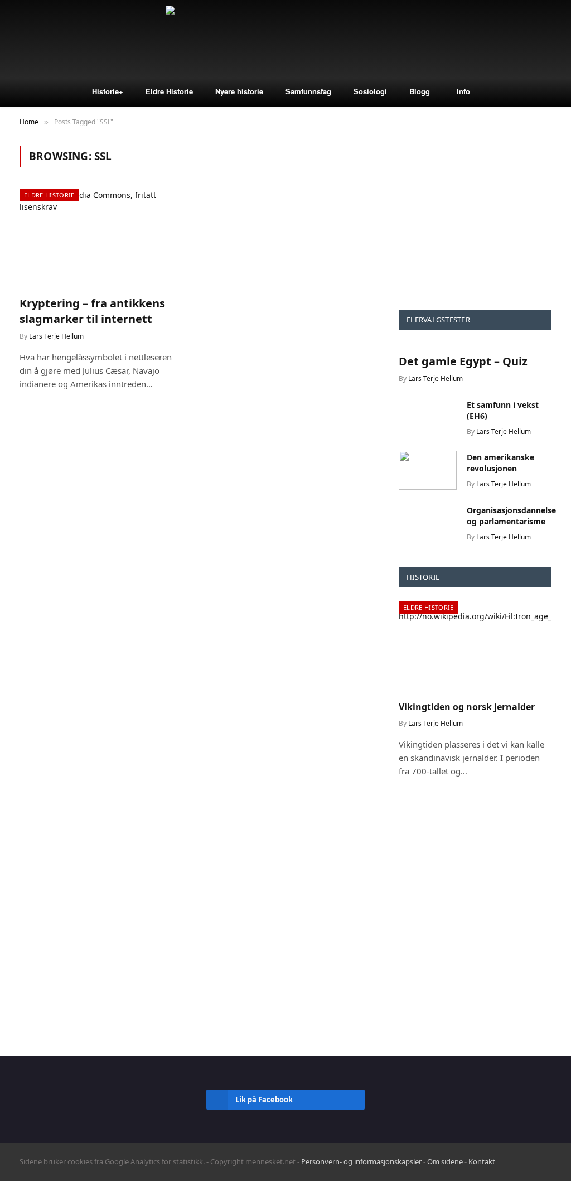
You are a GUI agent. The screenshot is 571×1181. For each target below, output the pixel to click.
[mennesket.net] (285, 39)
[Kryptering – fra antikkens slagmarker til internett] (101, 238)
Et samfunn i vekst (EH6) (503, 410)
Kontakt (481, 1161)
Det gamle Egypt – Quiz (463, 361)
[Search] (553, 39)
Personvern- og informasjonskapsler (361, 1161)
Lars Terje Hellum (56, 336)
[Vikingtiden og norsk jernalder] (475, 646)
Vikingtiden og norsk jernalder (467, 707)
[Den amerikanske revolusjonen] (428, 470)
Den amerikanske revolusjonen (500, 463)
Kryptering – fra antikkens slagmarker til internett (92, 311)
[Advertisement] (475, 215)
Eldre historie (49, 195)
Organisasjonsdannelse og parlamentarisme (511, 516)
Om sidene (445, 1161)
